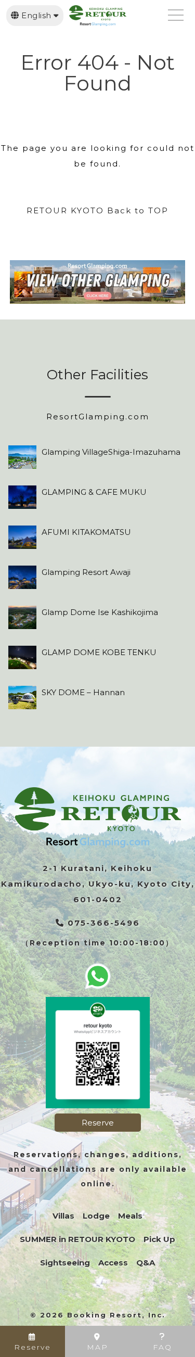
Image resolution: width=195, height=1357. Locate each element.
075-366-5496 (102, 923)
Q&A (145, 1262)
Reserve (98, 1123)
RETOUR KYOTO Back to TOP (97, 210)
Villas (63, 1216)
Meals (130, 1216)
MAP (97, 1347)
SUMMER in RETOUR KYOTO (77, 1239)
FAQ (162, 1347)
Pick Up (159, 1239)
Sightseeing (65, 1262)
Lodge (96, 1216)
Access (113, 1262)
